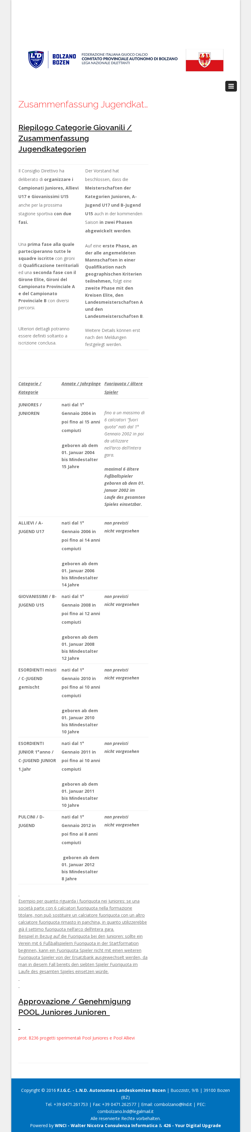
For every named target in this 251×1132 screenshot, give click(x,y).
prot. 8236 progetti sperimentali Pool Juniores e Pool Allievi (76, 1038)
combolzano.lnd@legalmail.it (125, 1111)
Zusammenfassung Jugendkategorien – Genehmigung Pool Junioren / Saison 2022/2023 (83, 104)
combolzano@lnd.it (173, 1104)
